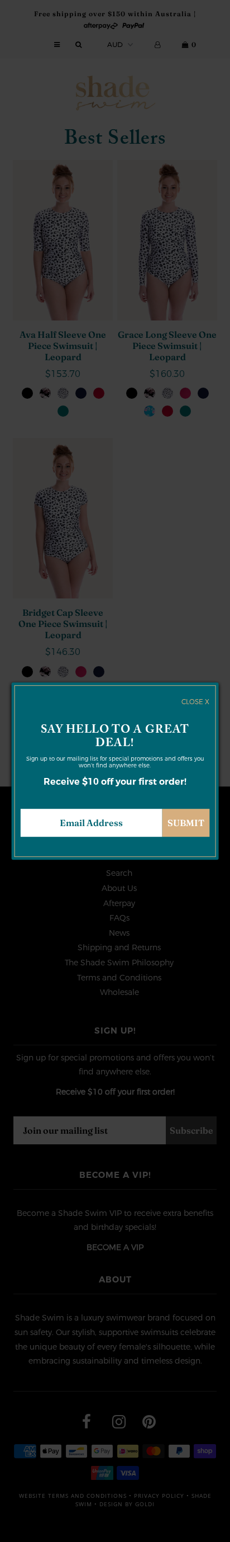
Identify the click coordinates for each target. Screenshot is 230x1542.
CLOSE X (195, 701)
